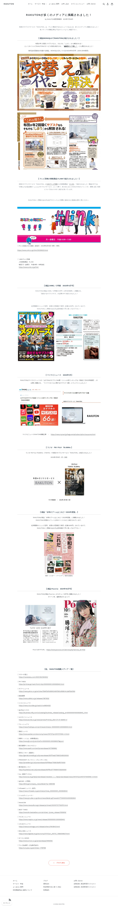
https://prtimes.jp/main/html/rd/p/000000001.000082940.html (41, 684)
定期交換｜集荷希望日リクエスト (85, 887)
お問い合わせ (78, 881)
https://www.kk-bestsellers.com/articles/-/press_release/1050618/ (42, 812)
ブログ (45, 881)
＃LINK (71, 184)
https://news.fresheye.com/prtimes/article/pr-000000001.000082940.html (45, 727)
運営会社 (46, 884)
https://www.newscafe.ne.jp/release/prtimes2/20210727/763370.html (43, 805)
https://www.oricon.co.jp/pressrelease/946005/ (36, 841)
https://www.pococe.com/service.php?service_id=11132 (65, 650)
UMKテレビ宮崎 (52, 184)
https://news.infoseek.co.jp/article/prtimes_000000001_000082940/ (43, 791)
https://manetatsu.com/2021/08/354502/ (33, 677)
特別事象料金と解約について (22, 890)
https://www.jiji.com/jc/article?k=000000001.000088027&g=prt (41, 741)
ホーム (15, 881)
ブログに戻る (60, 862)
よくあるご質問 (18, 887)
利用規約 (46, 890)
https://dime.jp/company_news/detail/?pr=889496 (37, 784)
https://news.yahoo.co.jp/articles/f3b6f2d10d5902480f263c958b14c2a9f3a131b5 (47, 691)
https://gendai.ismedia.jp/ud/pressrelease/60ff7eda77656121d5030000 (44, 755)
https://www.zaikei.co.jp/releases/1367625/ (34, 698)
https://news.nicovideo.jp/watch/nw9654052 (35, 705)
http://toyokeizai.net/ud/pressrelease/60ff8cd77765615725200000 (42, 770)
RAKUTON (9, 4)
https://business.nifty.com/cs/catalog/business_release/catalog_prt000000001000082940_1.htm (53, 713)
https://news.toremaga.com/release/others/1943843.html (39, 826)
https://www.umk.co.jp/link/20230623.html (32, 250)
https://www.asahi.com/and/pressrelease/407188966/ (38, 748)
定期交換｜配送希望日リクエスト (85, 884)
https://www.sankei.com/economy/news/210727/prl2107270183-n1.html (44, 734)
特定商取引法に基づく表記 (52, 887)
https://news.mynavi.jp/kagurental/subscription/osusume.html (73, 434)
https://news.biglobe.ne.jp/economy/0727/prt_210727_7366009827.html (44, 834)
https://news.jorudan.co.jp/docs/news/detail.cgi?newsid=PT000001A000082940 (47, 798)
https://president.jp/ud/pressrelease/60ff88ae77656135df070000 (42, 762)
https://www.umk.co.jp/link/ (29, 267)
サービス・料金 (18, 884)
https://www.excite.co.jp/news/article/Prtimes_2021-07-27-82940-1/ (43, 720)
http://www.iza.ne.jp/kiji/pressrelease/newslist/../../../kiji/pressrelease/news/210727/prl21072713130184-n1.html (58, 777)
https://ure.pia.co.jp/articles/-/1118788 (32, 848)
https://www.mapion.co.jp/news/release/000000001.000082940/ (42, 819)
